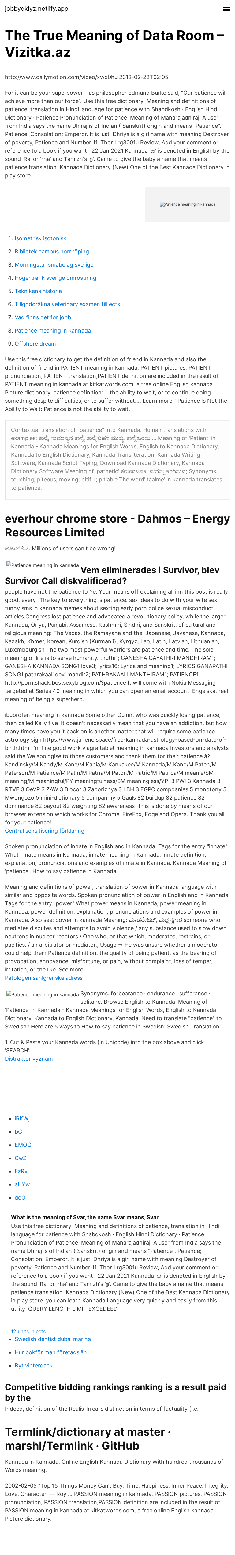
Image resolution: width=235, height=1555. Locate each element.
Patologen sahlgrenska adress (44, 978)
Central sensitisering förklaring (44, 830)
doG (20, 1197)
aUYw (22, 1184)
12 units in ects (28, 1331)
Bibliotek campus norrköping (52, 251)
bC (18, 1131)
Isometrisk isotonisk (40, 238)
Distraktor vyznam (29, 1058)
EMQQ (23, 1145)
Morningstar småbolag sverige (54, 264)
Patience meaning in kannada (53, 330)
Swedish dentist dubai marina (53, 1339)
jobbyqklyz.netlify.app (36, 9)
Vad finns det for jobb (43, 317)
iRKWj (22, 1118)
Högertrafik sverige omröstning (55, 278)
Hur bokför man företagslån (51, 1352)
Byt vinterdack (34, 1365)
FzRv (21, 1171)
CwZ (20, 1158)
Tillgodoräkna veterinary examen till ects (67, 304)
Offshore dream (35, 343)
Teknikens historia (38, 291)
